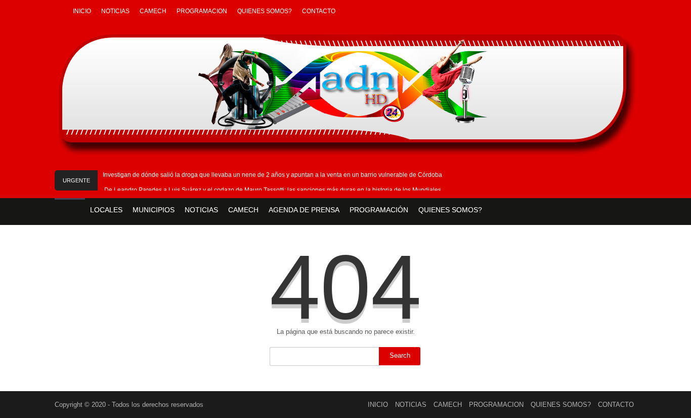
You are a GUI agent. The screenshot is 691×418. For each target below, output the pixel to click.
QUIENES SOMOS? (264, 11)
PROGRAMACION (202, 11)
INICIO (82, 11)
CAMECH (153, 11)
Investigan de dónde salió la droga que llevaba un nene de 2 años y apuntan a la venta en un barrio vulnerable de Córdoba (272, 174)
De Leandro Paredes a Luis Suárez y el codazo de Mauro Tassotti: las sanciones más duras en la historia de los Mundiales (272, 190)
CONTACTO (318, 11)
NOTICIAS (115, 11)
